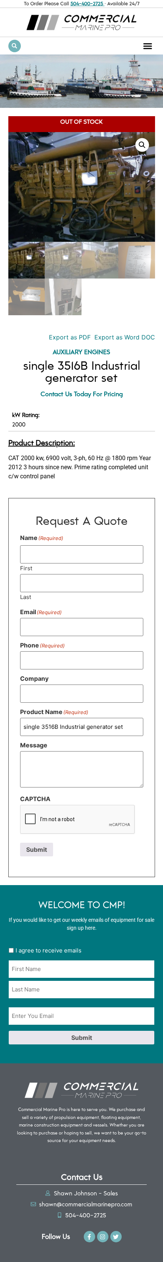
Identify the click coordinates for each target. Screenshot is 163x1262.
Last (25, 596)
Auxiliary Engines (81, 351)
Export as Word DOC (124, 337)
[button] (148, 46)
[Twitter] (116, 1236)
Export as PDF (69, 337)
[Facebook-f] (89, 1236)
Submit (36, 849)
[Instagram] (102, 1236)
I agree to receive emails (49, 950)
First (26, 568)
